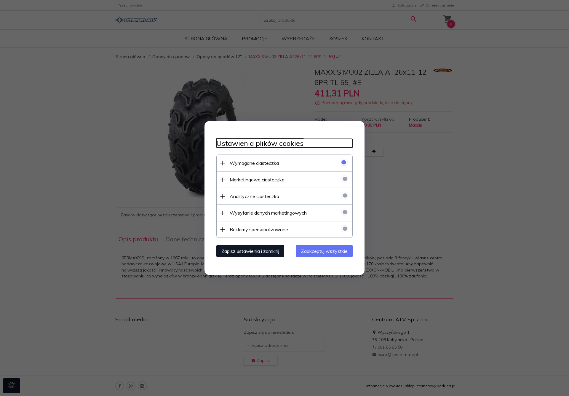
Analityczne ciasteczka (254, 196)
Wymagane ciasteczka (254, 163)
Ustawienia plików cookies (259, 143)
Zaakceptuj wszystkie (324, 251)
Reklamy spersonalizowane (259, 229)
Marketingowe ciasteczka (257, 180)
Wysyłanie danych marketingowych (268, 213)
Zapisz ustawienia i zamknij (250, 251)
